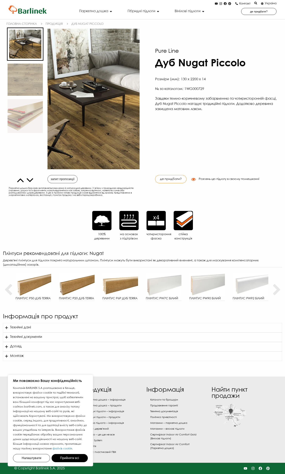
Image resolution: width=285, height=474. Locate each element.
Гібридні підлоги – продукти (102, 417)
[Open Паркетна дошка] (111, 11)
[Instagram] (221, 3)
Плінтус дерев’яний (97, 429)
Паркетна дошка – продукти (103, 405)
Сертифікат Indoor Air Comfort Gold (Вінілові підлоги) (173, 436)
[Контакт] (236, 3)
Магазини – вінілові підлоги (167, 429)
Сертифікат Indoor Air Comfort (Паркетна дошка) (169, 446)
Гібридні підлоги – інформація (104, 411)
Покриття (90, 446)
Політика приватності (163, 417)
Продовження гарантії (164, 405)
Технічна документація (164, 411)
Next (276, 290)
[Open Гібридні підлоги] (158, 11)
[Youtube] (216, 3)
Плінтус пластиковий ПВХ (100, 452)
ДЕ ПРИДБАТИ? (171, 179)
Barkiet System (93, 440)
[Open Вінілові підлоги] (203, 11)
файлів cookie (62, 448)
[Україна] (262, 3)
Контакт (244, 3)
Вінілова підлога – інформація (104, 423)
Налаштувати (31, 458)
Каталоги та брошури (164, 400)
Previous (8, 290)
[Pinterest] (229, 3)
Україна (270, 3)
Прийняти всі (69, 458)
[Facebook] (225, 3)
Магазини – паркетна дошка (168, 423)
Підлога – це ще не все (100, 434)
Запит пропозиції (62, 179)
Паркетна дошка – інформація (105, 400)
